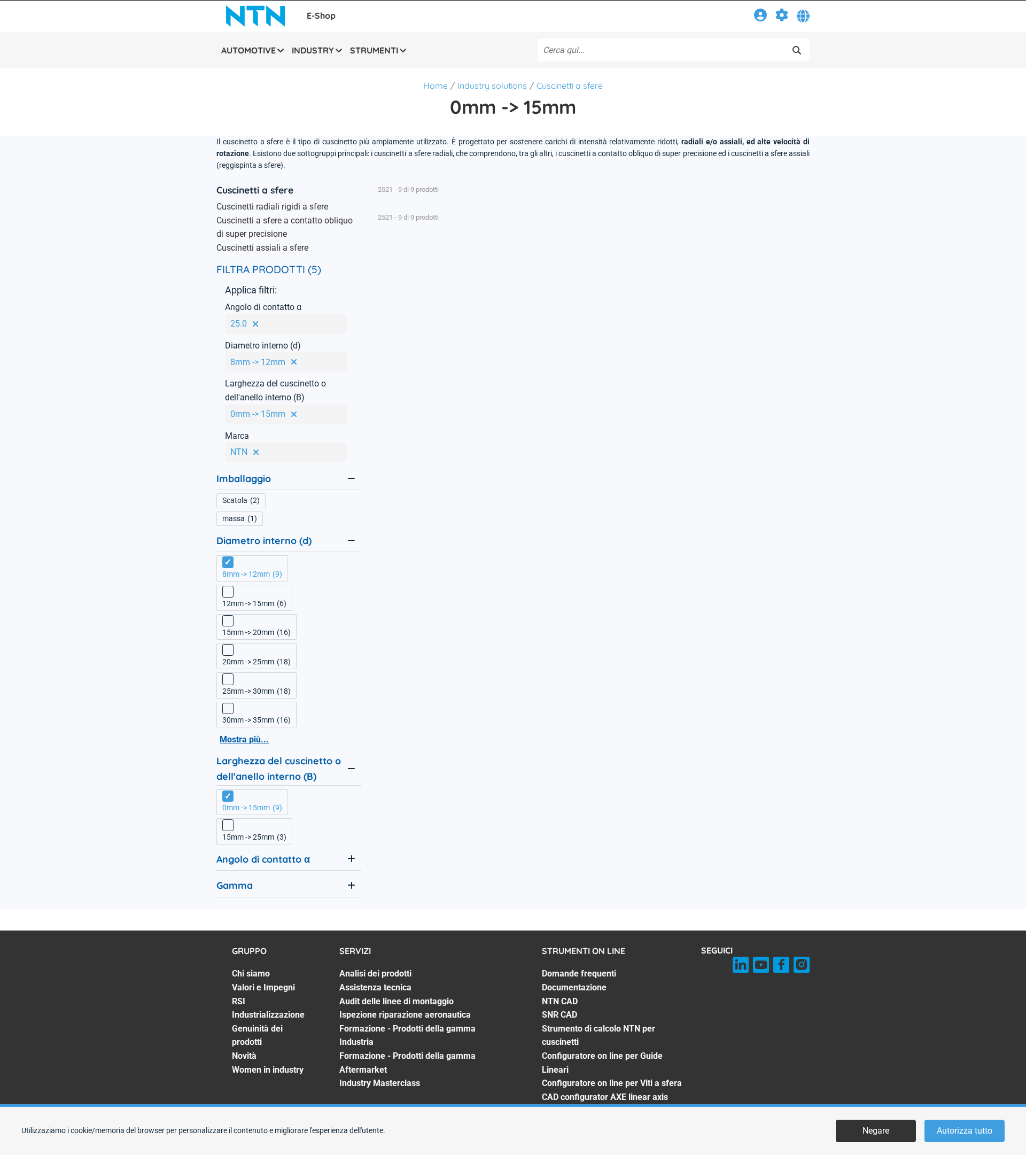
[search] (796, 50)
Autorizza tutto (964, 1131)
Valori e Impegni (263, 987)
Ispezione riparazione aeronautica (405, 1015)
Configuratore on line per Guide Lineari (602, 1063)
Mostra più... (244, 739)
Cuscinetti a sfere (570, 85)
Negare (875, 1131)
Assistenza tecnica (375, 987)
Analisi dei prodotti (375, 973)
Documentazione (574, 987)
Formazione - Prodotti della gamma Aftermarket (407, 1063)
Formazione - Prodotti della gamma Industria (407, 1036)
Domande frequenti (579, 973)
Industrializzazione (268, 1015)
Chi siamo (251, 973)
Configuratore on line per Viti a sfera (612, 1083)
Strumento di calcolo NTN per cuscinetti (598, 1036)
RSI (238, 1001)
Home (435, 85)
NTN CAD (560, 1001)
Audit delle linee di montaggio (396, 1001)
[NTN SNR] (255, 16)
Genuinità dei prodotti (257, 1036)
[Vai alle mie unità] (781, 17)
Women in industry (268, 1070)
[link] (760, 17)
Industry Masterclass (379, 1083)
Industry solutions (492, 85)
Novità (244, 1056)
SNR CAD (559, 1015)
